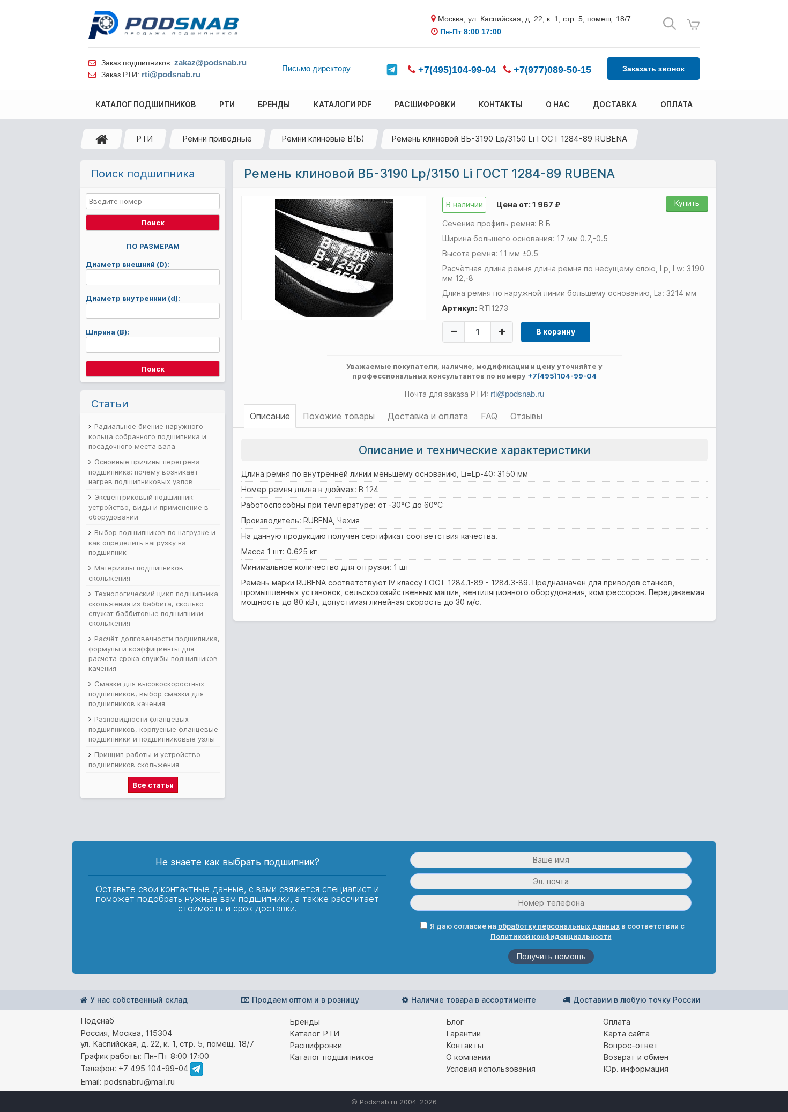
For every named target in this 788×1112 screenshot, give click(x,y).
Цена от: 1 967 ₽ (528, 204)
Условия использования (491, 1069)
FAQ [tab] (489, 416)
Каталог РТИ (314, 1033)
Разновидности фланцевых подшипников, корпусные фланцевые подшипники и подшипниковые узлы (153, 729)
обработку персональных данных (559, 926)
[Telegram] (392, 70)
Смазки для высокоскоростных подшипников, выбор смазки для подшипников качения (146, 693)
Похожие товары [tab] (339, 416)
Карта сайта (626, 1033)
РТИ (144, 139)
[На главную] (102, 139)
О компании (468, 1057)
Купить (687, 202)
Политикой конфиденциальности (551, 936)
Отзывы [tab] (526, 416)
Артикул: (459, 308)
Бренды (304, 1022)
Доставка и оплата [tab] (428, 416)
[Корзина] (693, 25)
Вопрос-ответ (630, 1045)
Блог (455, 1022)
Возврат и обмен (635, 1057)
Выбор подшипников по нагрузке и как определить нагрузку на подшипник (151, 542)
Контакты (465, 1045)
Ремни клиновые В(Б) (323, 139)
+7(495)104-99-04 (455, 70)
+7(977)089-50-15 (551, 70)
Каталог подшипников (331, 1057)
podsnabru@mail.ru (139, 1082)
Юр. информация (635, 1069)
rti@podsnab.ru (171, 74)
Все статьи (153, 785)
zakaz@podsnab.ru (210, 62)
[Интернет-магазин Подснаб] (163, 25)
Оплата (616, 1022)
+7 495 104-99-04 (153, 1068)
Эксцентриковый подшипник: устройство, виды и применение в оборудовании (148, 507)
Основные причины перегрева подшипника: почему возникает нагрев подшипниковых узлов (144, 471)
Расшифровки (315, 1045)
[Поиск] (669, 24)
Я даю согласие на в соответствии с (557, 931)
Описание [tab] (270, 416)
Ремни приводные (217, 139)
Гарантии (463, 1033)
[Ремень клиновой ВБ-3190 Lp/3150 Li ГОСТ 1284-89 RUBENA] (334, 257)
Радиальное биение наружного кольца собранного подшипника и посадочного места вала (147, 436)
